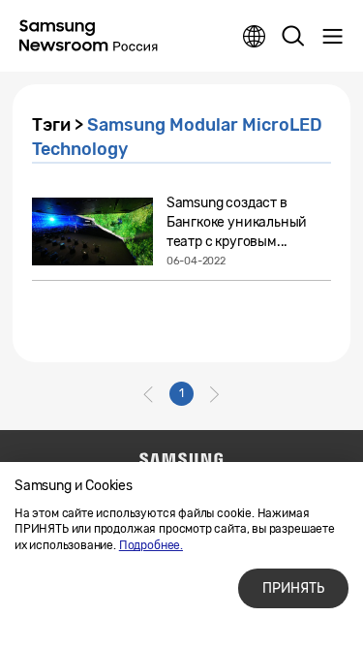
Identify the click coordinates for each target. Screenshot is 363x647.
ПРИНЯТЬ (293, 588)
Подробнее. (151, 545)
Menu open (332, 36)
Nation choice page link (254, 36)
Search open (293, 36)
